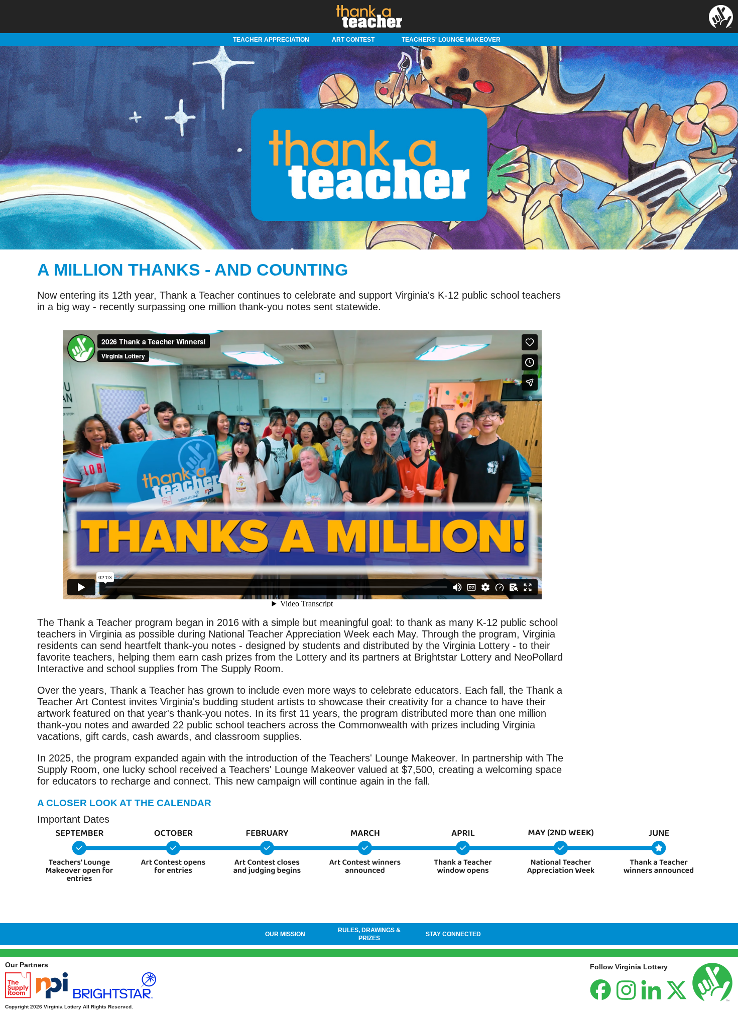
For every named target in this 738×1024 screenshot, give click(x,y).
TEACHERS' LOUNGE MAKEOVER (451, 39)
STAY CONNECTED (453, 934)
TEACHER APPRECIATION (271, 39)
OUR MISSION (285, 934)
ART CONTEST (353, 39)
